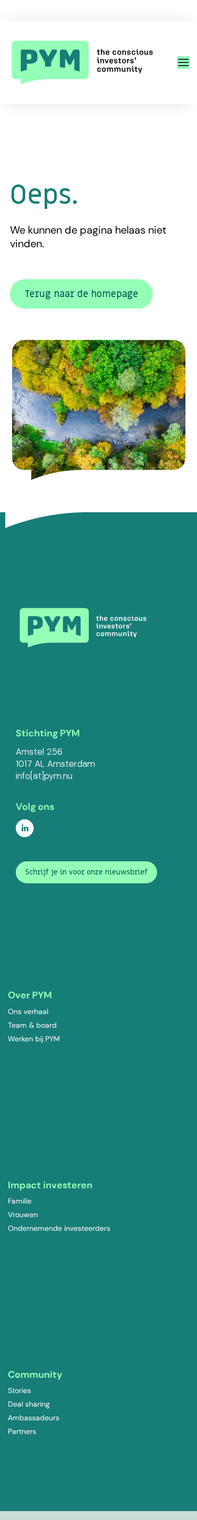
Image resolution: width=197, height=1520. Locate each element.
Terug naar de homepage (81, 294)
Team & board (32, 1025)
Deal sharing (29, 1404)
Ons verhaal (28, 1011)
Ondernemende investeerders (59, 1228)
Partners (22, 1431)
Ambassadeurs (33, 1417)
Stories (19, 1390)
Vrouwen (23, 1214)
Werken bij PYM (34, 1038)
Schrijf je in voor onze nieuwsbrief (86, 872)
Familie (20, 1201)
